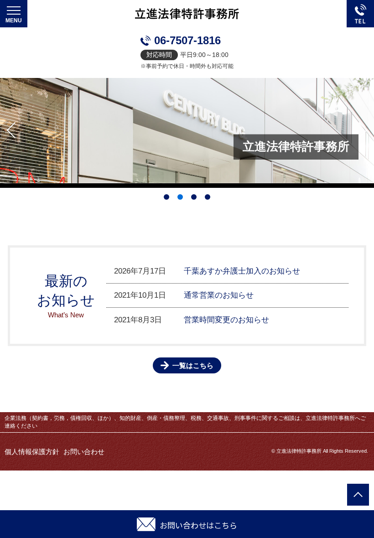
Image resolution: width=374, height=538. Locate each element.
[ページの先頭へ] (358, 495)
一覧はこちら (192, 365)
